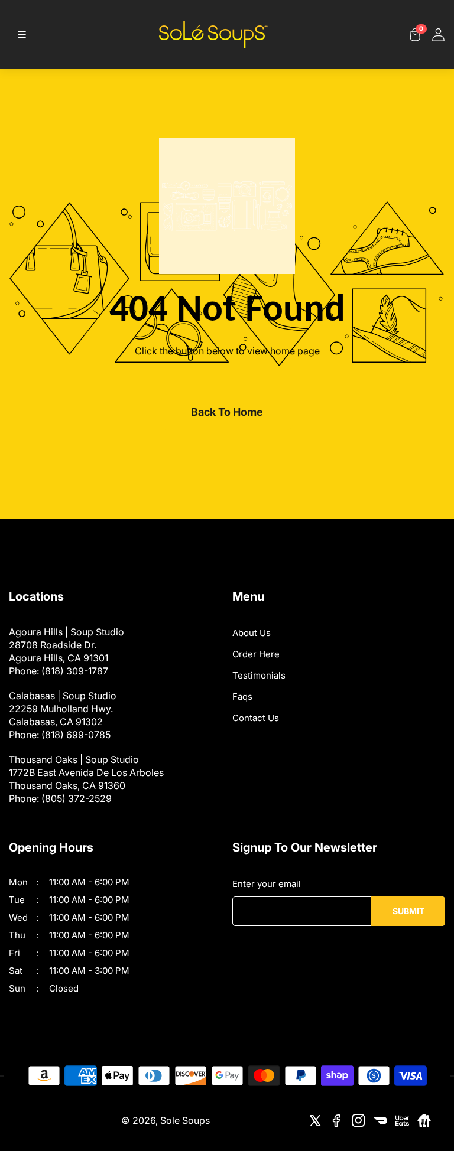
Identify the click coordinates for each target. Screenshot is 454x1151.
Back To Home (227, 412)
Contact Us (255, 717)
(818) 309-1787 (74, 671)
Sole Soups (185, 1120)
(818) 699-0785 (76, 735)
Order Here (256, 654)
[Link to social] (315, 1120)
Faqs (242, 696)
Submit (408, 911)
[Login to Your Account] (438, 34)
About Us (251, 632)
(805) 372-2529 (76, 798)
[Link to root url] (213, 34)
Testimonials (259, 675)
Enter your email (266, 883)
